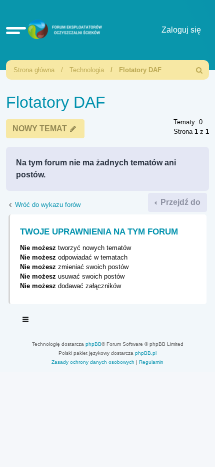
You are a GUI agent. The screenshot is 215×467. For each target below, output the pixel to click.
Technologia (87, 70)
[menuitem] (199, 70)
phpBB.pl (145, 353)
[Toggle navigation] (26, 321)
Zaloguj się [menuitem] (181, 30)
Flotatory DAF (140, 70)
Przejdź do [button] (179, 202)
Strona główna (34, 70)
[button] (16, 30)
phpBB (94, 344)
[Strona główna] (64, 30)
